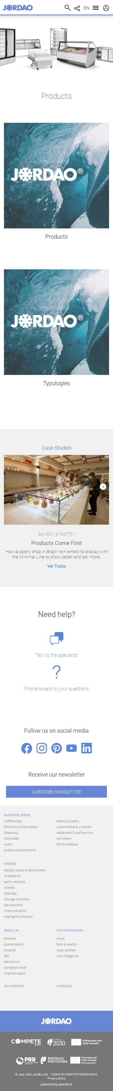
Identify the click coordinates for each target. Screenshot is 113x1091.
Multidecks (12, 876)
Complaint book (15, 968)
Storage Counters (16, 899)
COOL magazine (67, 956)
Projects (10, 950)
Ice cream (63, 838)
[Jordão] (19, 7)
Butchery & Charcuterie (20, 827)
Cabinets (10, 893)
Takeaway (11, 833)
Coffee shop (13, 821)
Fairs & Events (66, 944)
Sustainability (14, 944)
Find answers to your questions (56, 689)
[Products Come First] (56, 490)
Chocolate (11, 838)
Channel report (14, 973)
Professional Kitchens (20, 850)
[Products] (56, 175)
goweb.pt (65, 1084)
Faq (6, 956)
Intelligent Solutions (18, 917)
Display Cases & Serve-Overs (24, 870)
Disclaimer (12, 962)
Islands (9, 888)
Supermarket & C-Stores (73, 827)
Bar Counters (13, 905)
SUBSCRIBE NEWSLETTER (56, 791)
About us (11, 930)
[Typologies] (56, 322)
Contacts (64, 986)
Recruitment (14, 986)
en (86, 8)
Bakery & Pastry (67, 821)
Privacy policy (56, 1078)
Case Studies (56, 448)
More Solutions (15, 911)
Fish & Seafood (67, 844)
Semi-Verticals (14, 882)
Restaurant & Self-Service (74, 833)
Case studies (66, 950)
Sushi (8, 844)
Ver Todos (56, 566)
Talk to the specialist (56, 655)
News (60, 938)
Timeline (10, 938)
